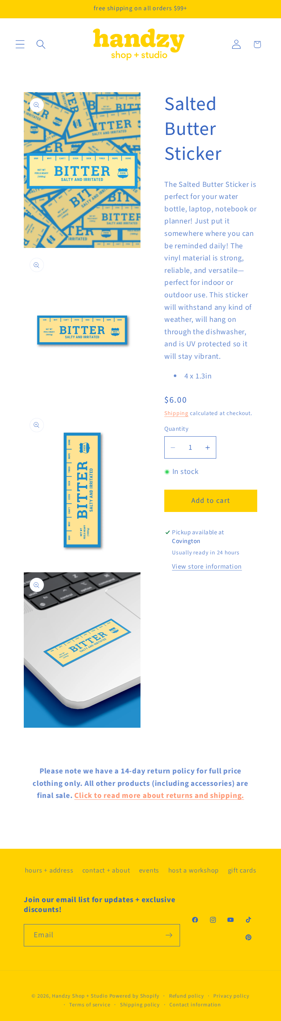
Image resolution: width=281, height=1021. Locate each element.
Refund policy (186, 996)
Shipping (176, 413)
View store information (207, 566)
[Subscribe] (169, 935)
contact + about (106, 870)
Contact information (195, 1005)
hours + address (49, 870)
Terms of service (89, 1005)
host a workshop (193, 870)
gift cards (242, 870)
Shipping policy (140, 1005)
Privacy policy (231, 996)
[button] (20, 44)
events (149, 870)
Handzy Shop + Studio (80, 996)
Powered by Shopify (134, 996)
